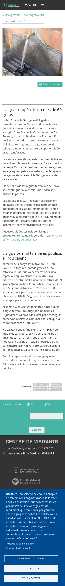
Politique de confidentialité (20, 543)
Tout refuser (31, 568)
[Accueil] (11, 5)
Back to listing (51, 84)
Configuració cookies (31, 558)
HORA (46, 453)
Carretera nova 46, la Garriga (21, 453)
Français (39, 15)
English (28, 15)
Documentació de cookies (20, 548)
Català (7, 15)
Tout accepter (31, 578)
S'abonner (37, 429)
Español (17, 15)
